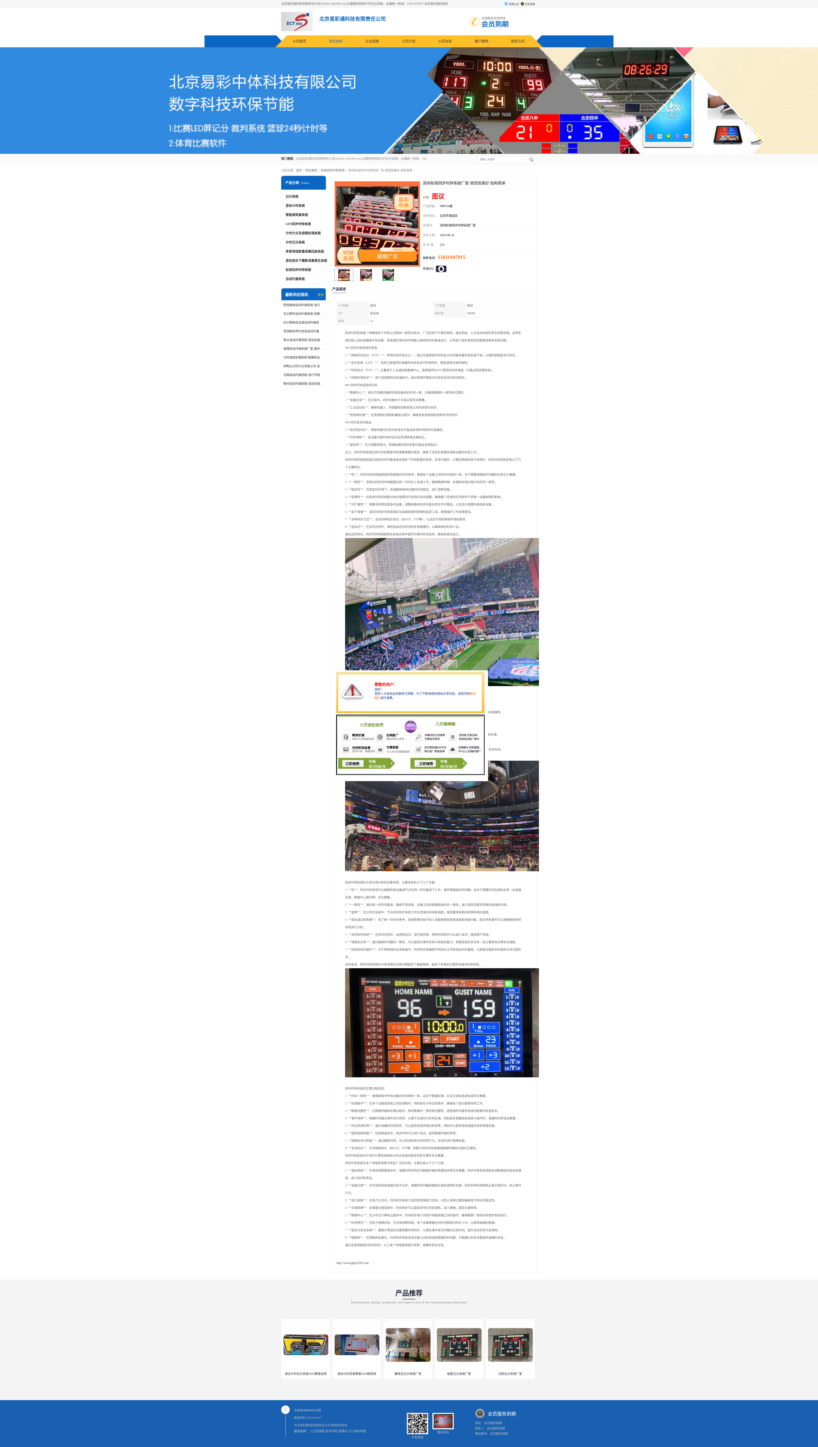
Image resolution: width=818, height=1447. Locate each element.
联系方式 (518, 41)
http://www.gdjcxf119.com (353, 1263)
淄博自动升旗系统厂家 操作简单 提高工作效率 (303, 348)
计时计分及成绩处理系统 (303, 233)
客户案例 (481, 41)
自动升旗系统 (295, 279)
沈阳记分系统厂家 (357, 1373)
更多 (321, 294)
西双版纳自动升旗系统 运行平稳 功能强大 (303, 305)
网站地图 (360, 1431)
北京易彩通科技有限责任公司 (312, 1425)
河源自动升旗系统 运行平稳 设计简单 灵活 (303, 375)
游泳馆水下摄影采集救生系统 (306, 260)
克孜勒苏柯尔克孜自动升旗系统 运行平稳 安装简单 (303, 331)
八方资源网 (317, 1431)
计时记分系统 (295, 242)
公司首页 (299, 41)
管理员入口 (345, 1431)
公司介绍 (408, 41)
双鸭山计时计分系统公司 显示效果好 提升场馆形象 (303, 366)
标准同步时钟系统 (333, 170)
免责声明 (331, 1431)
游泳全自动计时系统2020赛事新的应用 (410, 1373)
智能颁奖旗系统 (297, 214)
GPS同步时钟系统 (298, 224)
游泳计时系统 (295, 205)
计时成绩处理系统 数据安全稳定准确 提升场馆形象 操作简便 (303, 357)
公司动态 (445, 41)
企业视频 (372, 41)
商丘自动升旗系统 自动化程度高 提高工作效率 (303, 340)
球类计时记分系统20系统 (510, 1373)
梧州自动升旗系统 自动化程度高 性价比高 (303, 383)
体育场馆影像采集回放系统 (305, 251)
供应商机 (336, 41)
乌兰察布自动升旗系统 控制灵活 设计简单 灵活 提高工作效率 (303, 313)
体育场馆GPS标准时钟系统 (459, 1373)
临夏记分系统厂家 (306, 1373)
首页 (299, 170)
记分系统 (292, 196)
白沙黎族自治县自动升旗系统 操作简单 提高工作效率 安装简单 (303, 322)
